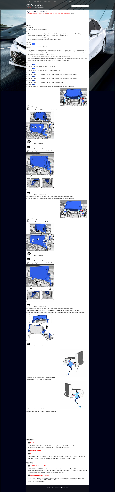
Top (59, 1)
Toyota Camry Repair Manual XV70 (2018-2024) (36, 13)
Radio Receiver (67, 13)
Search (70, 1)
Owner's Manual (38, 1)
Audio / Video (60, 13)
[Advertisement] (57, 20)
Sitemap (65, 1)
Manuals (29, 1)
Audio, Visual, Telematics (52, 13)
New (55, 1)
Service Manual (48, 1)
